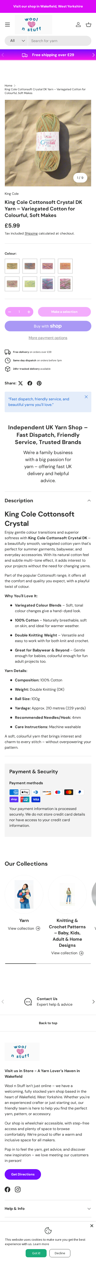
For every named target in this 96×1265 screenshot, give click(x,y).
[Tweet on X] (20, 383)
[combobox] (48, 41)
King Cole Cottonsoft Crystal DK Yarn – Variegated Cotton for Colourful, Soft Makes (45, 91)
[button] (88, 24)
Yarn (24, 920)
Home (8, 85)
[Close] (91, 1225)
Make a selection (64, 312)
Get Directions (22, 1174)
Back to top (48, 1023)
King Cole (12, 194)
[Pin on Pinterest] (39, 383)
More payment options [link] (48, 337)
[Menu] (7, 24)
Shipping (31, 233)
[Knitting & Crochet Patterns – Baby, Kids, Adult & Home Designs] (67, 894)
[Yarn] (24, 894)
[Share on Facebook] (29, 383)
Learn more (41, 1244)
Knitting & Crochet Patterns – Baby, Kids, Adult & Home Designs (67, 933)
